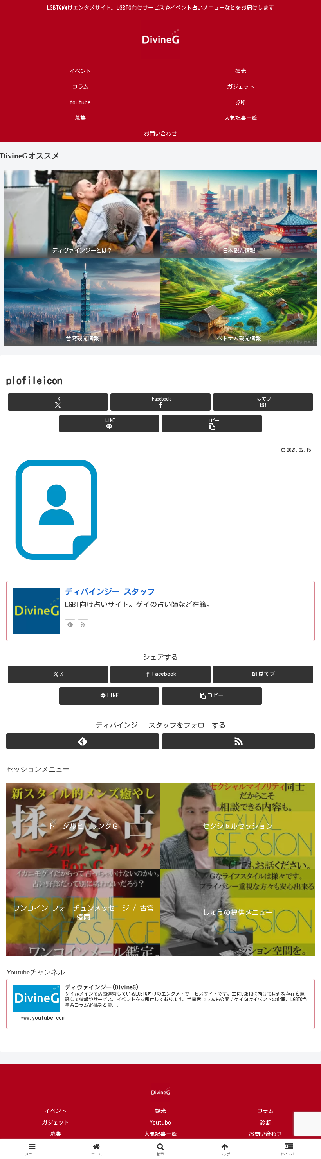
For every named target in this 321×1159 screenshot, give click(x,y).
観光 (160, 1111)
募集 (55, 1134)
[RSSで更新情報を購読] (83, 624)
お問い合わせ (265, 1134)
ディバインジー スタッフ (110, 591)
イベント (56, 1111)
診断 (265, 1122)
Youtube (160, 1122)
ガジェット (55, 1122)
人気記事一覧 (160, 1134)
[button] (212, 423)
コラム (265, 1111)
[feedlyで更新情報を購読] (70, 624)
